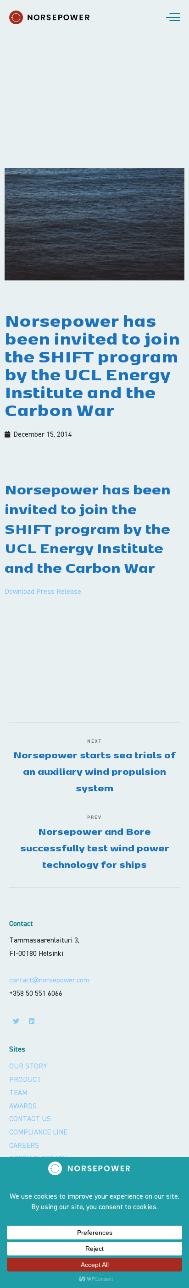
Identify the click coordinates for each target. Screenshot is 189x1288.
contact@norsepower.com (49, 980)
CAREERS (24, 1145)
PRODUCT (25, 1079)
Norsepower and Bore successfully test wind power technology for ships (94, 847)
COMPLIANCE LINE (38, 1132)
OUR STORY (28, 1066)
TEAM (18, 1092)
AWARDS (23, 1106)
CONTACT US (30, 1119)
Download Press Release (43, 591)
